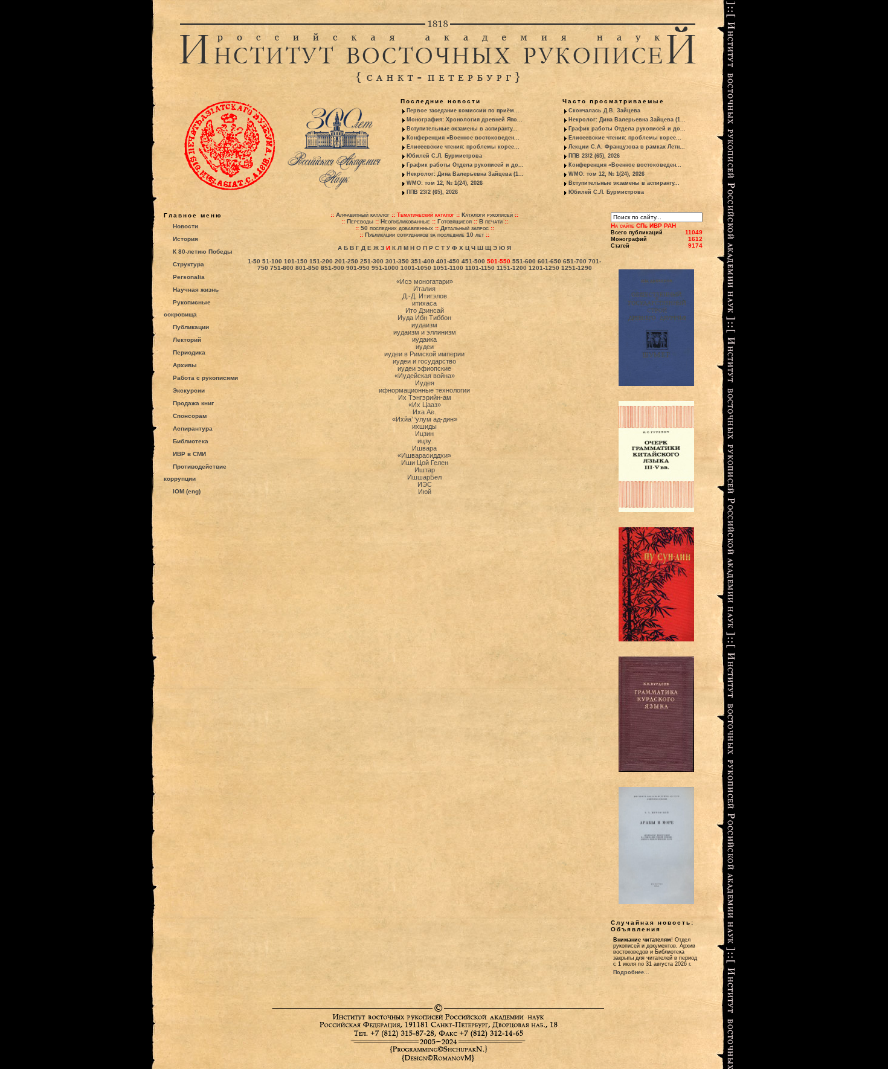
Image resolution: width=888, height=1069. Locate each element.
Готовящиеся (454, 221)
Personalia (189, 277)
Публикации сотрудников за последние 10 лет (424, 234)
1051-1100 (448, 268)
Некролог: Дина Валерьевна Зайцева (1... (465, 174)
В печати (491, 221)
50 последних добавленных (397, 228)
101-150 (295, 261)
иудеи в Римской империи (424, 354)
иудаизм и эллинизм (424, 332)
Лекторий (187, 339)
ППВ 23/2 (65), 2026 (432, 192)
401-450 (448, 261)
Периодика (189, 352)
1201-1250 (544, 268)
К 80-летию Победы (203, 251)
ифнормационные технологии (424, 390)
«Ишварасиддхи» (424, 455)
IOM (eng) (187, 491)
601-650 (549, 261)
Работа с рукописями (205, 377)
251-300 (372, 261)
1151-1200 (512, 268)
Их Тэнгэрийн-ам (424, 397)
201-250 (346, 261)
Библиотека (190, 441)
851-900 (332, 268)
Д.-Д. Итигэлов (424, 296)
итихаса (424, 303)
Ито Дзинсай (424, 310)
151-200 (321, 261)
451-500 (473, 261)
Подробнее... (631, 972)
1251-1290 (576, 268)
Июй (424, 491)
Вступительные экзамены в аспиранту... (462, 129)
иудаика (424, 339)
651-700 (575, 261)
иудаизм (424, 325)
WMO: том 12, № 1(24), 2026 (445, 183)
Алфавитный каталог (363, 214)
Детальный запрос (464, 228)
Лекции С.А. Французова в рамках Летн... (626, 147)
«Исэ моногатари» (424, 281)
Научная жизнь (196, 289)
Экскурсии (189, 390)
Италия (424, 288)
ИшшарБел (424, 477)
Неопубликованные (405, 221)
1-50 (254, 261)
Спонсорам (190, 416)
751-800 (282, 268)
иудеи (425, 346)
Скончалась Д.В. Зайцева (604, 111)
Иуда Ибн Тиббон (424, 317)
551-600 (524, 261)
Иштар (424, 470)
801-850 (307, 268)
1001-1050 (416, 268)
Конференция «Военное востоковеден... (463, 138)
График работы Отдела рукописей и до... (465, 165)
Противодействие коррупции (195, 472)
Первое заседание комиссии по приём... (463, 111)
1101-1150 (480, 268)
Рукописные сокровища (187, 308)
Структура (188, 264)
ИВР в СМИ (189, 454)
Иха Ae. (424, 412)
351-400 (422, 261)
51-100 (272, 261)
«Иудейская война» (424, 375)
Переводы (360, 221)
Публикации (191, 327)
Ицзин (424, 433)
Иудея (424, 383)
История (185, 239)
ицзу (424, 441)
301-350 (397, 261)
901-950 (358, 268)
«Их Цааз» (424, 404)
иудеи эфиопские (424, 368)
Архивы (185, 365)
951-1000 (385, 268)
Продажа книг (193, 403)
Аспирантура (193, 428)
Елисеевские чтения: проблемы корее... (463, 147)
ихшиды (424, 426)
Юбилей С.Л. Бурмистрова (444, 156)
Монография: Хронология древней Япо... (465, 120)
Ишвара (424, 448)
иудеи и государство (424, 361)
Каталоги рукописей (487, 214)
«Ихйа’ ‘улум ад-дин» (424, 419)
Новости (185, 226)
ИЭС (424, 484)
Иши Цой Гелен (424, 462)
